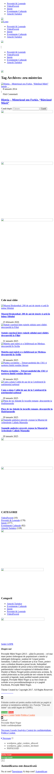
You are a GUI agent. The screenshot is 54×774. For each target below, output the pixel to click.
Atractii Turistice (14, 14)
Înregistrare (17, 771)
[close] (2, 717)
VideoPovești (13, 6)
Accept (4, 712)
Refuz (11, 712)
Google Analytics (18, 730)
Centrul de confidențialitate (39, 730)
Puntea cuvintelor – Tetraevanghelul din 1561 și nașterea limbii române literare (24, 372)
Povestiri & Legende (16, 3)
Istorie (10, 8)
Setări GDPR (7, 644)
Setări (17, 715)
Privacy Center (8, 715)
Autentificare (41, 771)
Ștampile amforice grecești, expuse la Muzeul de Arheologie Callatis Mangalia (24, 429)
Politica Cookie (28, 715)
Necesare (5, 730)
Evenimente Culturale (17, 11)
